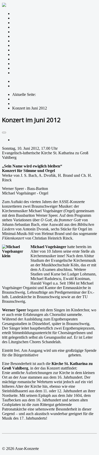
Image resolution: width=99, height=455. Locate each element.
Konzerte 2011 (24, 63)
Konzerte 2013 (24, 54)
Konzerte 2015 (24, 45)
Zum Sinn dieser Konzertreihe (36, 18)
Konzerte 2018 (24, 32)
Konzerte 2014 (24, 50)
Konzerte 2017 (24, 36)
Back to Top (12, 440)
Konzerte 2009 (24, 73)
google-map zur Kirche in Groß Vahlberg (35, 427)
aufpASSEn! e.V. (53, 355)
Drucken (19, 140)
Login (17, 86)
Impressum (21, 81)
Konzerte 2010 (24, 68)
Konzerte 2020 (24, 22)
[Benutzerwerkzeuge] (4, 132)
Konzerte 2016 (24, 41)
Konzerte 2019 (24, 27)
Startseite (19, 13)
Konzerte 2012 (24, 59)
